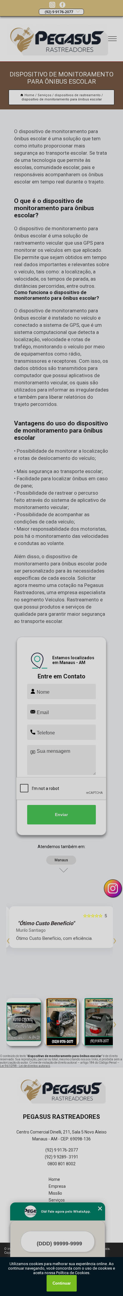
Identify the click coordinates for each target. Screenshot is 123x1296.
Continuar (62, 1283)
